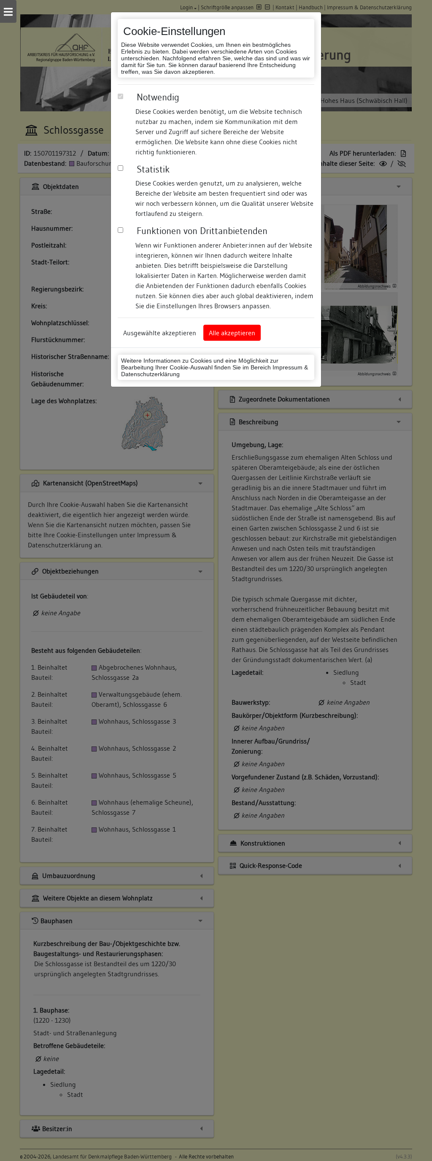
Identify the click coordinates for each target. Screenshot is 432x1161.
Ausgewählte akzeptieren (159, 333)
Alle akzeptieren (232, 333)
